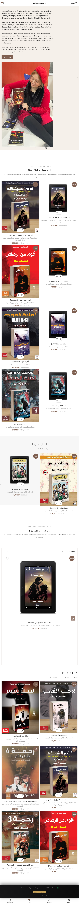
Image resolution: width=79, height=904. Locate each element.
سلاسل (64, 220)
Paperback (33, 238)
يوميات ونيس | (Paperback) (59, 508)
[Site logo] (39, 3)
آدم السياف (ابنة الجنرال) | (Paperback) (20, 235)
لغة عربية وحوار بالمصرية (54, 284)
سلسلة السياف (56, 220)
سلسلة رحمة (16, 804)
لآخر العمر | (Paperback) (59, 735)
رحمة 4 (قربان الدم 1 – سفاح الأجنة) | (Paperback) (20, 801)
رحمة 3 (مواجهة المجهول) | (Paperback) (20, 865)
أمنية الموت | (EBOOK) (58, 343)
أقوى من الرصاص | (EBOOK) (58, 281)
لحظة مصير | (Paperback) (20, 736)
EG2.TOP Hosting (39, 892)
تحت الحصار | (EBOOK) (59, 405)
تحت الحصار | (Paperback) (20, 424)
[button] (60, 212)
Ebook (74, 220)
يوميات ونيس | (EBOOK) (20, 489)
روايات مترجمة (54, 347)
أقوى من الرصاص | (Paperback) (20, 300)
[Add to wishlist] (57, 212)
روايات (69, 220)
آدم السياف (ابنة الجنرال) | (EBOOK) (58, 217)
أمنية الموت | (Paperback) (20, 361)
